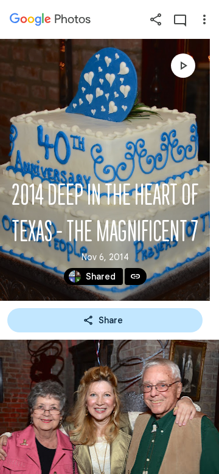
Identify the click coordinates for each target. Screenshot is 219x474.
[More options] (204, 19)
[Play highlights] (183, 65)
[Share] (156, 19)
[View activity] (180, 19)
